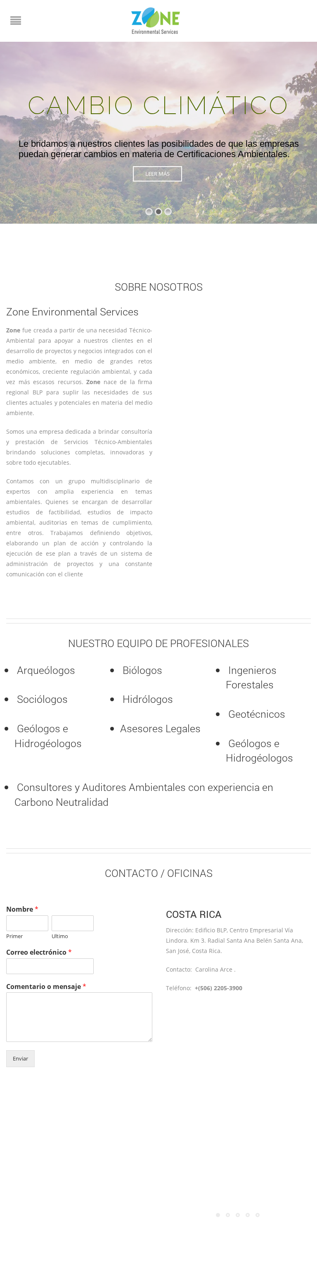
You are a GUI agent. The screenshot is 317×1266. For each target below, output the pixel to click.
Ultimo (60, 936)
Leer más (157, 173)
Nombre (22, 909)
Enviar (20, 1058)
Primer (14, 936)
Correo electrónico (39, 952)
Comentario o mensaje (46, 986)
